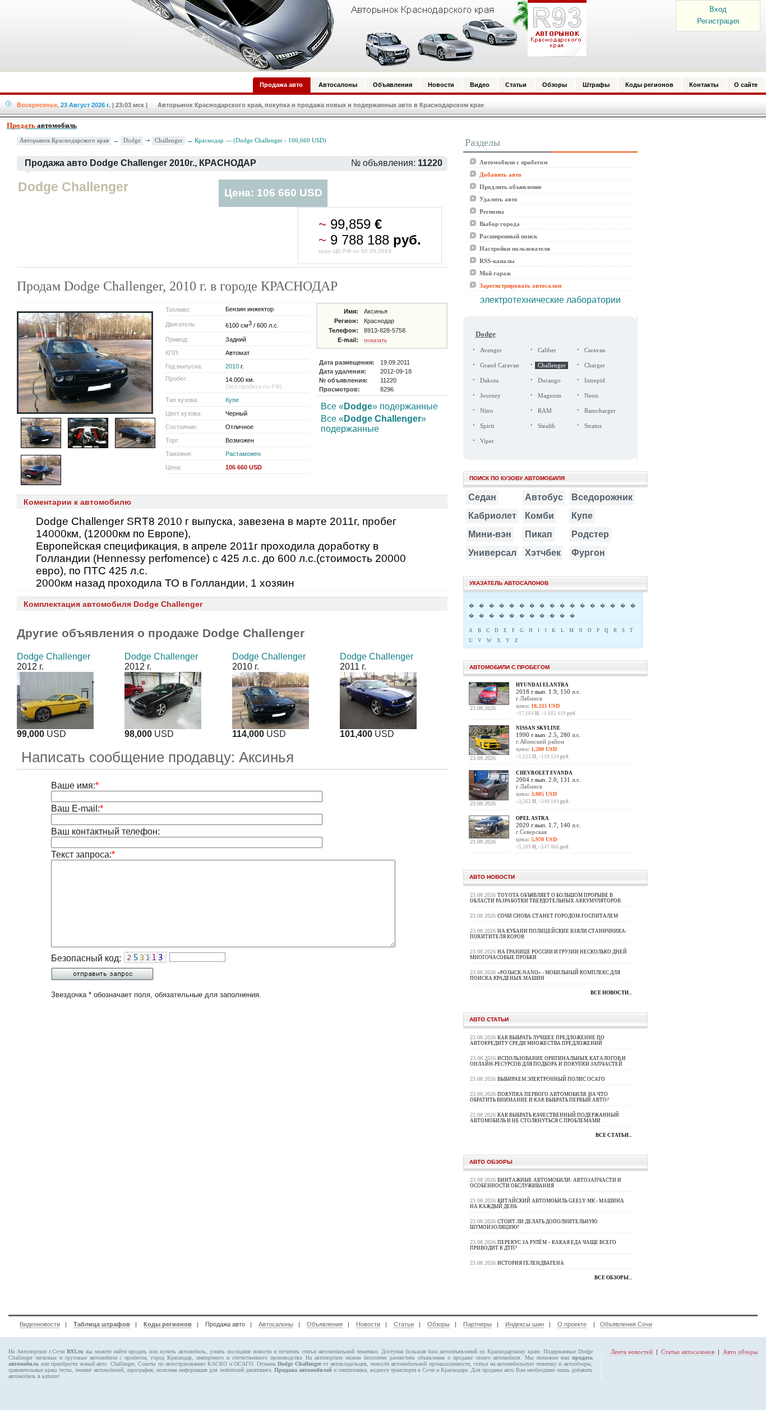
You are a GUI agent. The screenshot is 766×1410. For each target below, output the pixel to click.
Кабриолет (492, 515)
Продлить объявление (510, 186)
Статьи (404, 1324)
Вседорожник (602, 497)
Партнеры (477, 1324)
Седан (482, 497)
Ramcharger (600, 411)
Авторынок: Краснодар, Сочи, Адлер (355, 35)
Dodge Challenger (53, 656)
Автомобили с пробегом (513, 162)
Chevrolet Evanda (544, 773)
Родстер (590, 534)
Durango (549, 380)
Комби (539, 515)
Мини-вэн (489, 534)
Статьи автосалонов (687, 1351)
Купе (232, 400)
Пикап (538, 534)
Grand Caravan (499, 365)
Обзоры (438, 1324)
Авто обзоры (740, 1351)
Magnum (549, 396)
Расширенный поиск (508, 236)
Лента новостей (632, 1351)
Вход (718, 9)
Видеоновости (40, 1324)
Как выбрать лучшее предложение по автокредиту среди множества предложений (537, 1040)
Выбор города (499, 223)
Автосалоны (276, 1324)
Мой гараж (495, 273)
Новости (368, 1324)
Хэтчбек (543, 552)
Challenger (169, 140)
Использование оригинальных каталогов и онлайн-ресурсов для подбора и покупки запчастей (548, 1061)
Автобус (544, 497)
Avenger (491, 350)
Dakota (489, 380)
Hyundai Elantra (542, 685)
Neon (591, 396)
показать (375, 340)
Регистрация (718, 21)
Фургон (588, 552)
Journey (490, 396)
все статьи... (614, 1135)
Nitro (486, 411)
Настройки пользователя (514, 248)
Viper (487, 441)
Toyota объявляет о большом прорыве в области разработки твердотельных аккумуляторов (545, 898)
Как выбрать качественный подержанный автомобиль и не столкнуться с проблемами (544, 1117)
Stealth (546, 426)
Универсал (492, 552)
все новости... (611, 993)
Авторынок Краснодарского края (64, 140)
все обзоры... (613, 1277)
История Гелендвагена (530, 1263)
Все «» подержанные (379, 406)
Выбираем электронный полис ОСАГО (551, 1079)
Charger (594, 365)
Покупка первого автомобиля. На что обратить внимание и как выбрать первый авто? (539, 1097)
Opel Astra (532, 818)
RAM (545, 411)
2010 (232, 366)
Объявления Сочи (626, 1324)
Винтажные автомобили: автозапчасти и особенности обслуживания (545, 1182)
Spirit (487, 426)
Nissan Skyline (538, 728)
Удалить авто (498, 199)
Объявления (325, 1324)
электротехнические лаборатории (550, 300)
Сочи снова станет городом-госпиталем (557, 916)
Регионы (491, 211)
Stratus (593, 426)
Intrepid (594, 380)
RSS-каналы (497, 260)
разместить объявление (417, 1357)
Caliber (547, 350)
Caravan (595, 350)
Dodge (132, 140)
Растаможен (243, 453)
